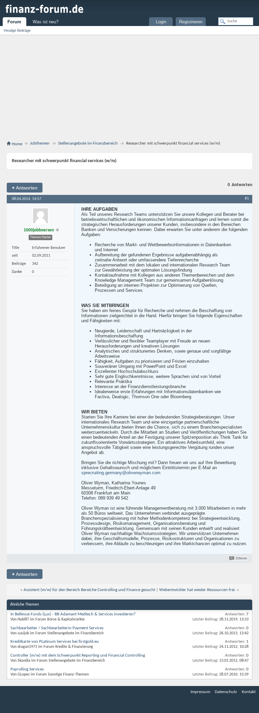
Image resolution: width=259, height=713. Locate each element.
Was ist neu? (45, 21)
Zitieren (241, 558)
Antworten (24, 187)
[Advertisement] (129, 86)
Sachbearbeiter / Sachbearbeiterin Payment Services (57, 628)
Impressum (200, 692)
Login (161, 21)
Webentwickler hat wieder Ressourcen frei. (197, 590)
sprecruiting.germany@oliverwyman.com (121, 472)
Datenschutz (226, 692)
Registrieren (190, 21)
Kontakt (249, 692)
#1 (247, 199)
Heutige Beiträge (17, 30)
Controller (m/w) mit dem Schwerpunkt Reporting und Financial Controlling (77, 655)
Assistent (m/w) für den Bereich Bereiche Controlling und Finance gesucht (89, 590)
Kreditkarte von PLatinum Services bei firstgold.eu (54, 641)
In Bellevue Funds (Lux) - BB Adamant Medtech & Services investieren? (73, 614)
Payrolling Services (27, 669)
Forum (14, 21)
